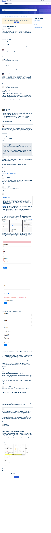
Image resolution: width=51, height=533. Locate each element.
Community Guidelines (38, 27)
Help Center (9, 0)
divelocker (6, 424)
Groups (35, 24)
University (14, 0)
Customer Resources (37, 21)
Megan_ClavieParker (7, 371)
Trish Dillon (6, 156)
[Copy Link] (8, 50)
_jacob (5, 86)
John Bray (6, 49)
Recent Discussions (37, 20)
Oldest (6, 46)
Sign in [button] (17, 22)
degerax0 (5, 408)
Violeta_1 (5, 109)
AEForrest (6, 193)
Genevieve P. (16, 60)
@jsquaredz (4, 206)
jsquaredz (6, 144)
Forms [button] (3, 41)
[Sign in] (48, 3)
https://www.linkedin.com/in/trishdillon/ (9, 173)
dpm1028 (5, 28)
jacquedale (6, 125)
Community (4, 0)
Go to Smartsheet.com (45, 0)
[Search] (47, 3)
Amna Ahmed (6, 386)
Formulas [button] (7, 41)
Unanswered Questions (41, 25)
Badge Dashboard (37, 23)
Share (3, 36)
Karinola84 (6, 186)
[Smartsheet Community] (8, 3)
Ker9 (5, 59)
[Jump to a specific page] (31, 47)
